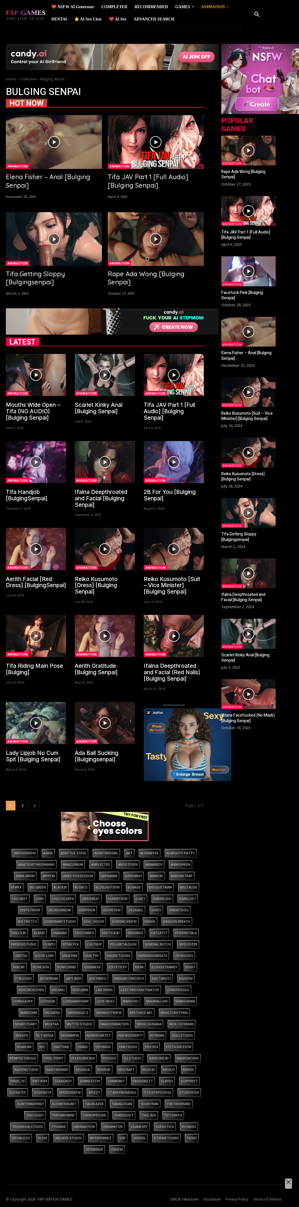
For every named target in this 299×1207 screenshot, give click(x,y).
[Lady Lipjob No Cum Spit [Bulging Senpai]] (36, 723)
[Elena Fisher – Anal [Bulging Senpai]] (54, 142)
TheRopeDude (94, 1115)
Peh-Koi (151, 1047)
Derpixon (87, 910)
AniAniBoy (154, 864)
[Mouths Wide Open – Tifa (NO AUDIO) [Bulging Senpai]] (36, 375)
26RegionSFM (24, 853)
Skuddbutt (143, 1081)
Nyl (42, 1047)
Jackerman (49, 978)
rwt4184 (39, 1081)
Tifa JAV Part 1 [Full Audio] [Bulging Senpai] (148, 181)
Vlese (42, 1138)
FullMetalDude (123, 944)
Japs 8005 (73, 978)
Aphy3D (49, 876)
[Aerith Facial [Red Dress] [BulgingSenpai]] (36, 549)
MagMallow (157, 1001)
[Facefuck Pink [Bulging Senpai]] (248, 271)
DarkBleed (162, 898)
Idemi (139, 967)
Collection (28, 79)
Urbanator (113, 1126)
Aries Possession (78, 876)
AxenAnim (109, 876)
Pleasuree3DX (83, 1058)
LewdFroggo (178, 990)
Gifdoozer (188, 944)
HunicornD (66, 967)
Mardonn (28, 1012)
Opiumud (103, 1047)
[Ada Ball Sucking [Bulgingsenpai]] (105, 723)
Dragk (150, 921)
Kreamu (58, 990)
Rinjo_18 (18, 1081)
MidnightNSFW (109, 1012)
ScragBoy (63, 1081)
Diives (156, 910)
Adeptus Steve (73, 853)
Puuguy (109, 1058)
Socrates (17, 1092)
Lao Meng (104, 990)
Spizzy (94, 1092)
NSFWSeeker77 (130, 1035)
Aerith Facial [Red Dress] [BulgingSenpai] (36, 582)
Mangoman (185, 1001)
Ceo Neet (20, 898)
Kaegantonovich (129, 978)
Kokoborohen (31, 990)
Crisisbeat (91, 898)
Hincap (19, 967)
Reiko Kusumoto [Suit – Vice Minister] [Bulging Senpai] (172, 585)
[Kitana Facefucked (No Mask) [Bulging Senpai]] (248, 694)
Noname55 (70, 1035)
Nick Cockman (181, 1024)
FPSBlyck (71, 944)
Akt (129, 853)
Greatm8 (69, 955)
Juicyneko (97, 978)
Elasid (39, 933)
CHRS (40, 898)
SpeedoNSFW (70, 1092)
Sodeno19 (42, 1092)
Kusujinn (80, 990)
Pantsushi (128, 1047)
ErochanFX (84, 933)
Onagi (82, 1047)
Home (11, 79)
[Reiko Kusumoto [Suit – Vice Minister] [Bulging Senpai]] (174, 549)
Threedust (123, 1115)
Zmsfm (117, 1149)
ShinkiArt (116, 1081)
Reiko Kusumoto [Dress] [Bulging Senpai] (96, 585)
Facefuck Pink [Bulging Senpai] (242, 295)
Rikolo (169, 1069)
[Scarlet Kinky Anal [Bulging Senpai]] (105, 375)
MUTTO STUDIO (80, 1024)
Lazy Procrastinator (140, 990)
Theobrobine (63, 1115)
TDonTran (149, 1103)
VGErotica (165, 1126)
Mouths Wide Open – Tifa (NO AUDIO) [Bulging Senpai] (33, 411)
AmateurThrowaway (36, 864)
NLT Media (44, 1035)
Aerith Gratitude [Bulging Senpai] (96, 669)
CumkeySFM (118, 898)
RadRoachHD (188, 1058)
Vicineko (189, 1126)
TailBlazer (94, 1103)
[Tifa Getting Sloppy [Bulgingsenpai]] (54, 239)
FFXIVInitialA (186, 933)
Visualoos (21, 1138)
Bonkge (134, 887)
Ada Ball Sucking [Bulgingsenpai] (96, 756)
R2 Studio (132, 1058)
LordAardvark (76, 1001)
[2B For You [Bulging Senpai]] (174, 462)
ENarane (60, 933)
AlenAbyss (149, 853)
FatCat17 (159, 933)
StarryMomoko (122, 1092)
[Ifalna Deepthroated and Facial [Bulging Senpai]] (105, 462)
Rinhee (188, 1069)
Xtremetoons (166, 1138)
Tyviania (58, 1126)
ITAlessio (23, 978)
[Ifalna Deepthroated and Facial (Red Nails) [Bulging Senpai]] (174, 636)
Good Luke (44, 955)
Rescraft (127, 1069)
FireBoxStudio (23, 944)
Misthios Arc (141, 1012)
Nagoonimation (114, 1024)
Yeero (192, 1138)
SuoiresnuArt (64, 1103)
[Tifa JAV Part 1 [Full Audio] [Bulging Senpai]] (156, 142)
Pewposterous (23, 1058)
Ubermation (84, 1126)
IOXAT (190, 967)
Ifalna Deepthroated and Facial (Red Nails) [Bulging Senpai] (172, 672)
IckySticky (118, 967)
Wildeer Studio (68, 1138)
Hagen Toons (118, 955)
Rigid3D (148, 1069)
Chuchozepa (63, 898)
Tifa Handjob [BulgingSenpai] (26, 495)
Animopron (180, 864)
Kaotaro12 (161, 978)
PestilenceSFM (178, 1047)
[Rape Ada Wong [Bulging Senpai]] (156, 239)
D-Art (140, 898)
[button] (257, 15)
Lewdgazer (23, 1001)
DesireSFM (112, 910)
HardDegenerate (152, 955)
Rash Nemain (57, 1069)
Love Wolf (106, 1001)
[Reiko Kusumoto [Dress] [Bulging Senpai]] (105, 549)
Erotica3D (111, 933)
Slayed (167, 1081)
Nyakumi (24, 1047)
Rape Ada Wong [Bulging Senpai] (243, 174)
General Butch (158, 944)
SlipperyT (189, 1081)
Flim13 (49, 944)
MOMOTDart (26, 1024)
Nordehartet (99, 1035)
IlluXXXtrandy (165, 967)
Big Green (37, 887)
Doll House (94, 921)
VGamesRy (139, 1126)
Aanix (48, 853)
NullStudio (182, 1035)
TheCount (35, 1115)
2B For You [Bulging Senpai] (170, 495)
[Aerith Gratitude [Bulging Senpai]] (105, 636)
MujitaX (52, 1024)
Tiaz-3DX (148, 1115)
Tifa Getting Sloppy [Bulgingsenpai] (35, 278)
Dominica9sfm (124, 921)
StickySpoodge (157, 1092)
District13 (27, 921)
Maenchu (130, 1001)
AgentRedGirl (106, 853)
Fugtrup (94, 944)
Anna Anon (25, 876)
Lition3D (48, 1001)
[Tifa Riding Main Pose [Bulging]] (36, 636)
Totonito (173, 1115)
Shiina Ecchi (90, 1081)
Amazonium (73, 864)
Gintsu (21, 955)
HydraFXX (92, 967)
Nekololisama (149, 1024)
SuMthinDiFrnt (30, 1103)
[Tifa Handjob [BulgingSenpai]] (36, 462)
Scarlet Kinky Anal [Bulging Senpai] (98, 408)
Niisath (21, 1035)
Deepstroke (30, 910)
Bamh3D (156, 876)
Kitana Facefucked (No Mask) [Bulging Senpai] (248, 718)
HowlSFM (41, 967)
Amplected (100, 864)
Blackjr (60, 887)
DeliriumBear (59, 910)
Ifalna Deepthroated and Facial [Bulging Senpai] (101, 498)
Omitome (61, 1047)
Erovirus (135, 933)
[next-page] (35, 805)
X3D (122, 1138)
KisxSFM (186, 978)
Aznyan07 (133, 876)
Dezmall (135, 910)
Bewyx (16, 887)
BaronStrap (182, 876)
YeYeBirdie (94, 1149)
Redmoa (83, 1069)
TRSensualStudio (27, 1126)
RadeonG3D (159, 1058)
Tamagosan (122, 1103)
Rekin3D (104, 1069)
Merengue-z (78, 1012)
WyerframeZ (101, 1138)
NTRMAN (157, 1035)
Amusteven (128, 864)
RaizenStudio (27, 1069)
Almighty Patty (180, 853)
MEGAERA (52, 1012)
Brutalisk (188, 887)
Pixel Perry (53, 1058)
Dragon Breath (176, 921)
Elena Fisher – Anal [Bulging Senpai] (246, 355)
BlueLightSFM (107, 887)
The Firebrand (178, 1103)
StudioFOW (189, 1092)
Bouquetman (160, 887)
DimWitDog (179, 910)
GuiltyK (92, 955)
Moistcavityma (174, 1012)
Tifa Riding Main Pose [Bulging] (34, 669)
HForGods (184, 955)
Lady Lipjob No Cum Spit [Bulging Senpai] (33, 756)
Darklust (187, 898)
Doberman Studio (60, 921)
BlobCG (81, 887)
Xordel (139, 1138)
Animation (17, 166)
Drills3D (18, 933)
